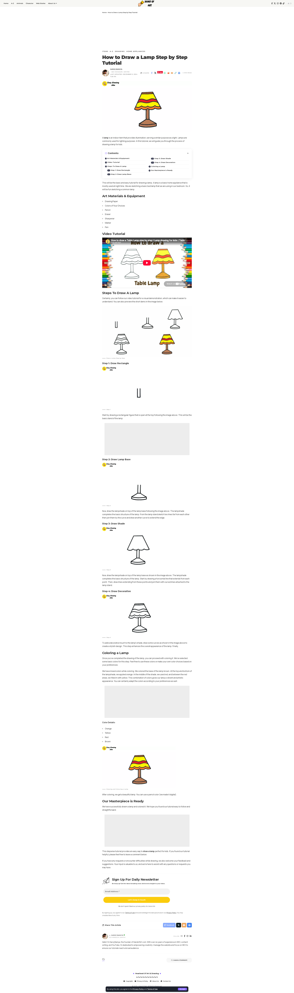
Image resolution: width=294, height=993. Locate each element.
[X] (274, 3)
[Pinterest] (280, 3)
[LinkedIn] (190, 936)
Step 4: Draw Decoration (165, 162)
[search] (269, 3)
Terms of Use (152, 989)
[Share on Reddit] (168, 73)
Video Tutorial (113, 162)
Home (104, 12)
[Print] (179, 73)
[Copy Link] (175, 73)
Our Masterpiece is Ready (161, 170)
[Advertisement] (147, 32)
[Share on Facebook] (151, 73)
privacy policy (140, 906)
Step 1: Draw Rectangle (120, 170)
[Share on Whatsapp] (164, 73)
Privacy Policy (138, 989)
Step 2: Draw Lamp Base (121, 174)
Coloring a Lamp (158, 166)
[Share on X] (155, 73)
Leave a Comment (180, 960)
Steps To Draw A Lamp (116, 166)
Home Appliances (135, 51)
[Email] (172, 73)
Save (161, 72)
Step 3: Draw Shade (162, 158)
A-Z (111, 51)
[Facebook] (272, 3)
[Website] (181, 936)
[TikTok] (283, 3)
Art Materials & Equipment (118, 158)
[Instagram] (277, 3)
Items (105, 51)
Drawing (120, 51)
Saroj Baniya (116, 69)
